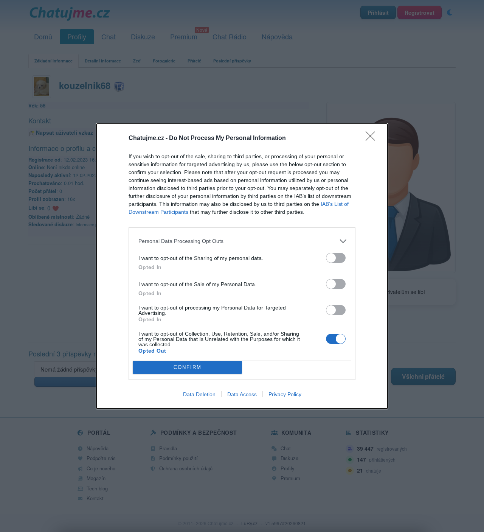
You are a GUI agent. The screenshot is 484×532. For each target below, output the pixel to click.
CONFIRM (188, 367)
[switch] (336, 258)
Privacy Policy (284, 394)
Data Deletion (199, 394)
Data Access (242, 394)
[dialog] (242, 266)
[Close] (373, 138)
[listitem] (242, 241)
